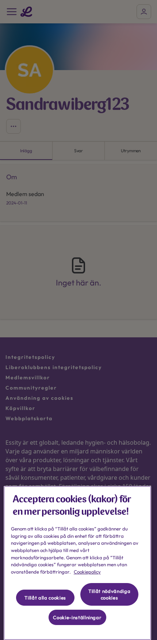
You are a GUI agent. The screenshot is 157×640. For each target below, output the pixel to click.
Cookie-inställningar (77, 617)
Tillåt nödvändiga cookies (109, 594)
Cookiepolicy (87, 572)
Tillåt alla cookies (45, 598)
